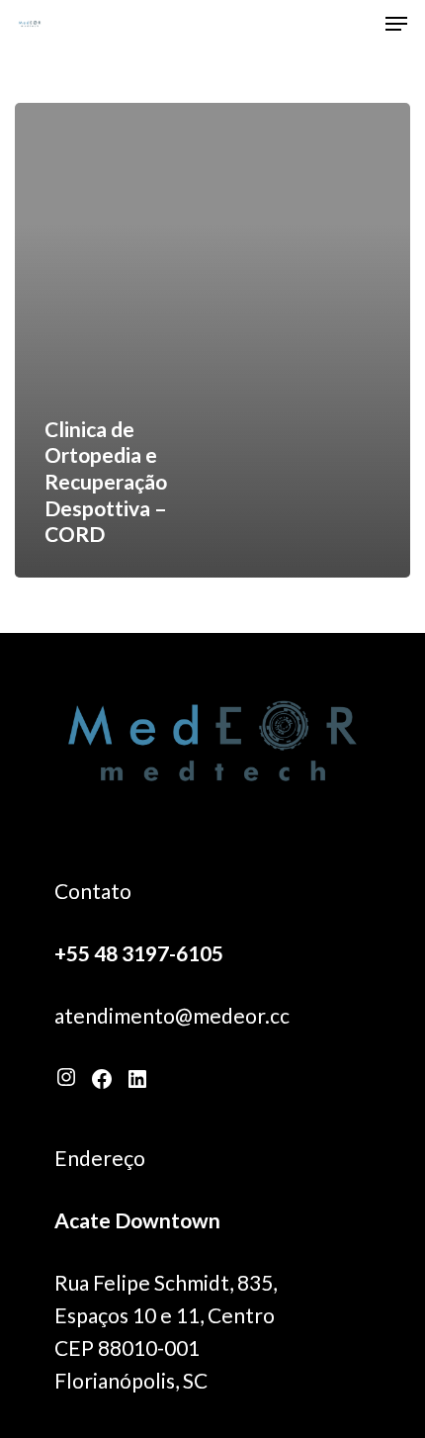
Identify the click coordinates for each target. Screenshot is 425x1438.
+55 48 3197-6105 (138, 953)
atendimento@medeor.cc (172, 1015)
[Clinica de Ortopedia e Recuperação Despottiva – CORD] (212, 340)
